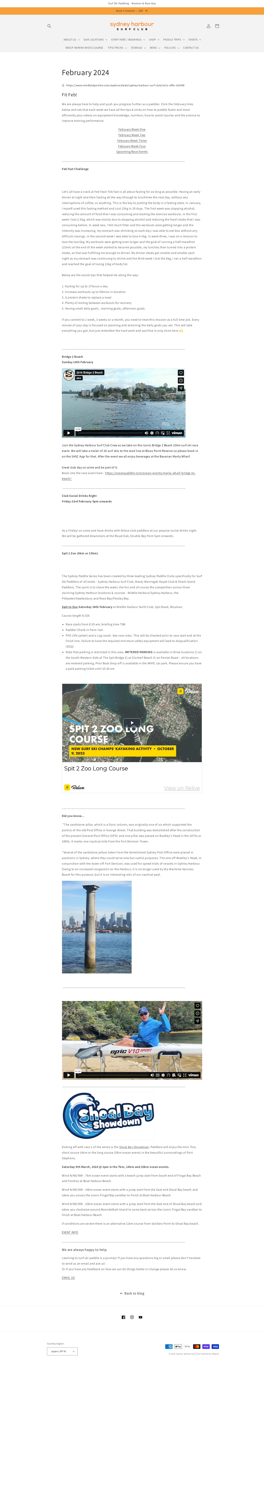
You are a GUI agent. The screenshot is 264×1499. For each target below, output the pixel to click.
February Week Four (132, 146)
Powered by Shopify (209, 1354)
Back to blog (134, 1293)
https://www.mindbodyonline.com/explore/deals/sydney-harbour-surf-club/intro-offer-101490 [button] (125, 85)
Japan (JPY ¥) (58, 1351)
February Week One (132, 129)
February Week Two (132, 135)
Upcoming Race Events (132, 152)
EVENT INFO (70, 1232)
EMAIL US (68, 1278)
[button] (49, 26)
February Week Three (132, 141)
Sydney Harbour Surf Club (188, 1354)
